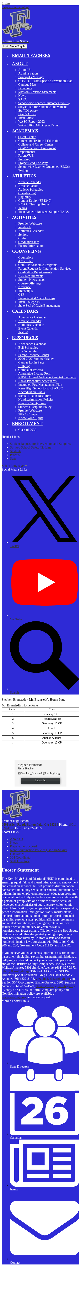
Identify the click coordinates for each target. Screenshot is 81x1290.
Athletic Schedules (30, 189)
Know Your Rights (30, 418)
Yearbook (24, 227)
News (22, 95)
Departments (26, 152)
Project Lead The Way (33, 163)
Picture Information (31, 245)
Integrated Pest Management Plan (40, 384)
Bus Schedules (28, 351)
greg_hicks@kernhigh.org (53, 978)
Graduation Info (28, 242)
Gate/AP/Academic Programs (37, 265)
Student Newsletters (31, 279)
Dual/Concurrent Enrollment (37, 148)
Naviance (24, 287)
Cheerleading (27, 193)
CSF (21, 294)
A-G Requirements (30, 276)
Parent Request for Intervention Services (44, 268)
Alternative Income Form (34, 373)
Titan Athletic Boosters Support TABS (43, 211)
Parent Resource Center (33, 355)
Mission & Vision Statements (37, 92)
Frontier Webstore (30, 223)
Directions (25, 88)
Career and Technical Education (39, 140)
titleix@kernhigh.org (15, 971)
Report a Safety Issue (32, 403)
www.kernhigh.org (14, 997)
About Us (24, 69)
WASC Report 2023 (31, 121)
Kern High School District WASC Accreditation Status (40, 390)
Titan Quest (25, 118)
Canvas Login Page (31, 362)
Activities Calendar (30, 231)
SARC (22, 99)
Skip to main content (15, 7)
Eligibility (24, 197)
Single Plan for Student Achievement (42, 106)
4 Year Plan (25, 261)
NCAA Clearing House (33, 204)
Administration (28, 73)
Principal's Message (31, 77)
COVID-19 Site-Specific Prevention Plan (45, 81)
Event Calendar (28, 328)
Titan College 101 (30, 302)
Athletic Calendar (29, 182)
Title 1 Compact (28, 414)
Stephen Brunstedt (14, 699)
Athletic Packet (28, 186)
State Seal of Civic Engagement (39, 305)
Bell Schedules (28, 347)
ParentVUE (26, 155)
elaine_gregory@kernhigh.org (55, 986)
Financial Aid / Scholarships (36, 298)
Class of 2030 (27, 429)
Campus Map (27, 84)
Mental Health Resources (34, 395)
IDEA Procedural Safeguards (37, 381)
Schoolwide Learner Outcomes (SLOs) (44, 103)
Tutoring (23, 159)
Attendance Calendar (32, 317)
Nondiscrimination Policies (36, 399)
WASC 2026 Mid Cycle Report (39, 125)
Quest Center (27, 137)
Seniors (23, 234)
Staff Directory (28, 110)
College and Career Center (35, 144)
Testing (23, 170)
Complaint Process (30, 370)
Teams (22, 208)
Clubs (22, 238)
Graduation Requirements (35, 272)
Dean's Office (27, 114)
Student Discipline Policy (35, 407)
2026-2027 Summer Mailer (36, 358)
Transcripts (25, 290)
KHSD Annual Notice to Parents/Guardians (47, 377)
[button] (20, 64)
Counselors (25, 257)
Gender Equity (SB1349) (34, 200)
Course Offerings (29, 283)
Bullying (24, 366)
